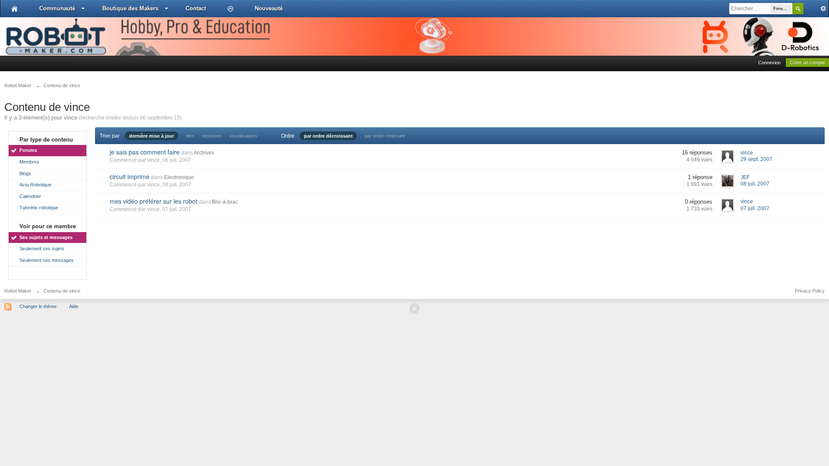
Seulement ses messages (46, 260)
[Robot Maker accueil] (14, 8)
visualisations (243, 136)
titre (190, 136)
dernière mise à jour (151, 136)
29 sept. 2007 (756, 159)
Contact (196, 8)
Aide (73, 306)
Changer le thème (38, 306)
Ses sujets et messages (46, 237)
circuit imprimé (129, 176)
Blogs (25, 173)
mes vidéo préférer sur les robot (153, 201)
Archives (204, 153)
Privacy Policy (810, 290)
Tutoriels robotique (38, 207)
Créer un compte (807, 62)
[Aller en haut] (414, 308)
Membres (29, 161)
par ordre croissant (385, 136)
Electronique (179, 177)
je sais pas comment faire (145, 152)
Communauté (57, 8)
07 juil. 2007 (754, 208)
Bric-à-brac (225, 202)
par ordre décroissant (328, 136)
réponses (211, 136)
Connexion (769, 62)
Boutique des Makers (130, 8)
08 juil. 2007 (754, 184)
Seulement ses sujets (41, 248)
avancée (816, 8)
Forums (28, 150)
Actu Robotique (35, 184)
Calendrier (30, 196)
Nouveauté (269, 8)
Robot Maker (18, 290)
